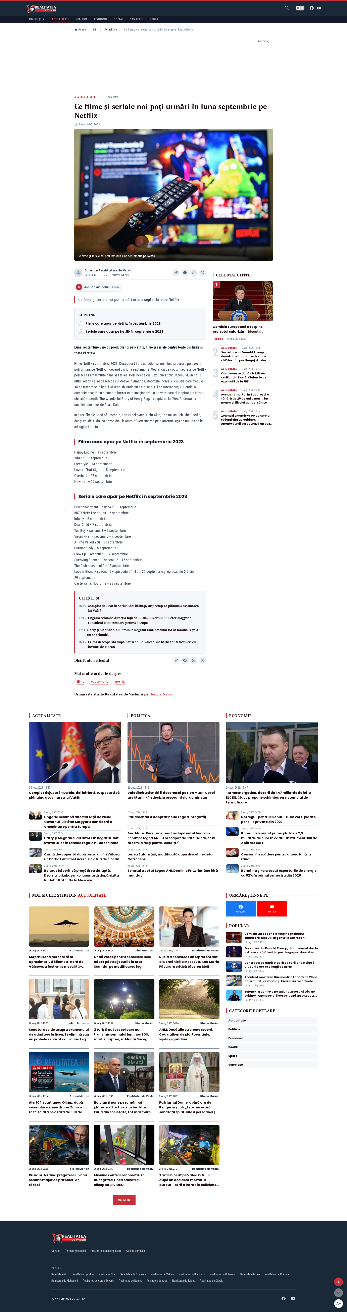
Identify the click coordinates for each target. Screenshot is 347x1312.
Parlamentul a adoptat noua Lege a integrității (168, 817)
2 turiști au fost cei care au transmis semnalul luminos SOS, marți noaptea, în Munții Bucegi (121, 1034)
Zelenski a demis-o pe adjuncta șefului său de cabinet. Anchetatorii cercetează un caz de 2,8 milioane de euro (245, 422)
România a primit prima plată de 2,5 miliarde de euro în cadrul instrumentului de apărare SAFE (279, 838)
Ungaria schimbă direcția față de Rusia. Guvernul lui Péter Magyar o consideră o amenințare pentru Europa (140, 620)
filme (80, 682)
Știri (95, 29)
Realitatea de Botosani (223, 1274)
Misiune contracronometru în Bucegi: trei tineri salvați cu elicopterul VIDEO (119, 1180)
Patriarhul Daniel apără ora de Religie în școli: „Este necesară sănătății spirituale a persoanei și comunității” (187, 1109)
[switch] (300, 8)
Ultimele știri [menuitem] (35, 19)
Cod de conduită (135, 1250)
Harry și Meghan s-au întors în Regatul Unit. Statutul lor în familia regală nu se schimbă (142, 632)
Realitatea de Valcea (162, 1274)
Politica (218, 338)
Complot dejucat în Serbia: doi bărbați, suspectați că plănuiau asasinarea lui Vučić (143, 608)
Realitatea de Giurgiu (211, 1280)
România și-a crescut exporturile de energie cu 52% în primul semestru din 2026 (278, 873)
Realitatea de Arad (157, 1280)
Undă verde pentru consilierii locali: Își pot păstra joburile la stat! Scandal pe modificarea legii (124, 962)
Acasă (82, 29)
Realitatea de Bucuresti (192, 1274)
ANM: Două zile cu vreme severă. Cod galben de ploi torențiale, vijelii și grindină (186, 1034)
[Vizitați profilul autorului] (78, 273)
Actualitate (110, 29)
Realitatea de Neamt (130, 1280)
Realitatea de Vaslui (116, 270)
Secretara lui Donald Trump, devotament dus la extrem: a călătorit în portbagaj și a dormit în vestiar (246, 358)
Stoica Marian (79, 950)
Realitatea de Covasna (133, 1274)
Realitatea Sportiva (83, 1274)
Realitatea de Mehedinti (64, 1280)
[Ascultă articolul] (338, 1281)
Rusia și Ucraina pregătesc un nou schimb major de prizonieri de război (58, 1180)
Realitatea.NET (59, 1274)
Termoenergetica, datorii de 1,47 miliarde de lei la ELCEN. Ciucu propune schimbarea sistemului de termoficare (268, 797)
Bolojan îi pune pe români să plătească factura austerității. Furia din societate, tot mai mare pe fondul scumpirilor (122, 1109)
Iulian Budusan (144, 950)
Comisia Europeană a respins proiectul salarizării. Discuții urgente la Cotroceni (237, 331)
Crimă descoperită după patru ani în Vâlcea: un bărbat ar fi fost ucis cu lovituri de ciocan (142, 644)
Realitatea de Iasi (250, 1274)
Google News (160, 694)
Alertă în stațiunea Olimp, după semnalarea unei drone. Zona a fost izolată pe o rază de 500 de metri (56, 1109)
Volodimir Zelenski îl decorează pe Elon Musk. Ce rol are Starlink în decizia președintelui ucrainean (171, 795)
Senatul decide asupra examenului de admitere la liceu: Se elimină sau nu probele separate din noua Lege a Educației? (59, 1036)
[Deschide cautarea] (287, 8)
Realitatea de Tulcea (183, 1280)
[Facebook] (311, 8)
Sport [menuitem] (154, 19)
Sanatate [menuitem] (136, 19)
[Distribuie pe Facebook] (185, 272)
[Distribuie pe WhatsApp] (193, 272)
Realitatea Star (107, 1274)
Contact (55, 1250)
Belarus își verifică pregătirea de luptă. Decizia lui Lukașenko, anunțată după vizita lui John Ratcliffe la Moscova (81, 875)
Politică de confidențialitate (106, 1250)
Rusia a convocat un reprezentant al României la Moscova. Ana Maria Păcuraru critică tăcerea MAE (189, 962)
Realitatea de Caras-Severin (98, 1280)
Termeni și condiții (75, 1250)
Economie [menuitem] (101, 19)
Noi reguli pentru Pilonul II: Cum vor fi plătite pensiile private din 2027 (278, 819)
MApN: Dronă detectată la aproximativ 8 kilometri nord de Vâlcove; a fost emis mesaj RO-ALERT (56, 964)
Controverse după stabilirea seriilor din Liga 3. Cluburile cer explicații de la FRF (244, 377)
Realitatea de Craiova (277, 1274)
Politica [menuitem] (82, 19)
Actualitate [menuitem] (60, 19)
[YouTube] (318, 8)
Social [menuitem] (118, 19)
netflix (120, 682)
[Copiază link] (176, 272)
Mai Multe (124, 1200)
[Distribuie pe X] (202, 272)
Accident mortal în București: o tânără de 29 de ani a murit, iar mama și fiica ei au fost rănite (245, 398)
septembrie (99, 682)
